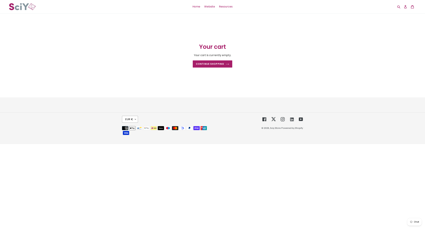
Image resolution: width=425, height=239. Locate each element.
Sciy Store (275, 128)
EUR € (129, 119)
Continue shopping (210, 64)
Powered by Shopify (292, 128)
